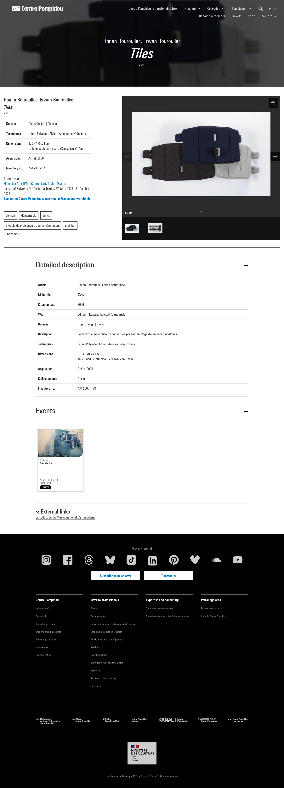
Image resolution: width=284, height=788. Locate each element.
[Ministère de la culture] (142, 753)
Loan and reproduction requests (106, 631)
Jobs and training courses (48, 631)
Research (95, 670)
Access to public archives (103, 678)
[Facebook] (67, 561)
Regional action (43, 654)
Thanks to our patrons (211, 608)
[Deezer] (195, 561)
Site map (126, 776)
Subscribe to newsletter (115, 576)
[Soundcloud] (216, 561)
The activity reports (45, 624)
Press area (96, 685)
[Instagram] (46, 561)
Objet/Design (36, 124)
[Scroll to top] (275, 779)
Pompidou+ (239, 8)
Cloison (52, 124)
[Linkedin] (152, 561)
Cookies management (167, 776)
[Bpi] (51, 723)
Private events (98, 616)
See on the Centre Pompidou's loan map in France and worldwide (47, 199)
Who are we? (42, 608)
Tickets (236, 16)
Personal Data (148, 776)
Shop (253, 16)
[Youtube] (237, 561)
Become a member (213, 16)
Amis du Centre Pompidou (213, 616)
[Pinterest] (174, 561)
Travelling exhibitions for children (107, 662)
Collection (214, 8)
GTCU (136, 776)
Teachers (95, 647)
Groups (94, 608)
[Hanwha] (238, 723)
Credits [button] (128, 212)
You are (267, 16)
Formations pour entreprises (159, 608)
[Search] (260, 9)
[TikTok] (131, 561)
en (271, 8)
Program (190, 8)
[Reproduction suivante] (275, 156)
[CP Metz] (114, 723)
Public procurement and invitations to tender (113, 624)
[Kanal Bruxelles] (175, 723)
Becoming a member (46, 639)
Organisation (42, 616)
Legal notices (113, 776)
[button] (142, 265)
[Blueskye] (110, 561)
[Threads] (88, 561)
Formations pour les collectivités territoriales (167, 616)
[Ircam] (84, 723)
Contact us (169, 576)
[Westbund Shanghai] (210, 723)
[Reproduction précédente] (127, 156)
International (42, 647)
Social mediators (99, 654)
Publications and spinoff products (107, 639)
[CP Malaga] (142, 723)
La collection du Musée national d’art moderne (65, 517)
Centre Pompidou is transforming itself (155, 8)
